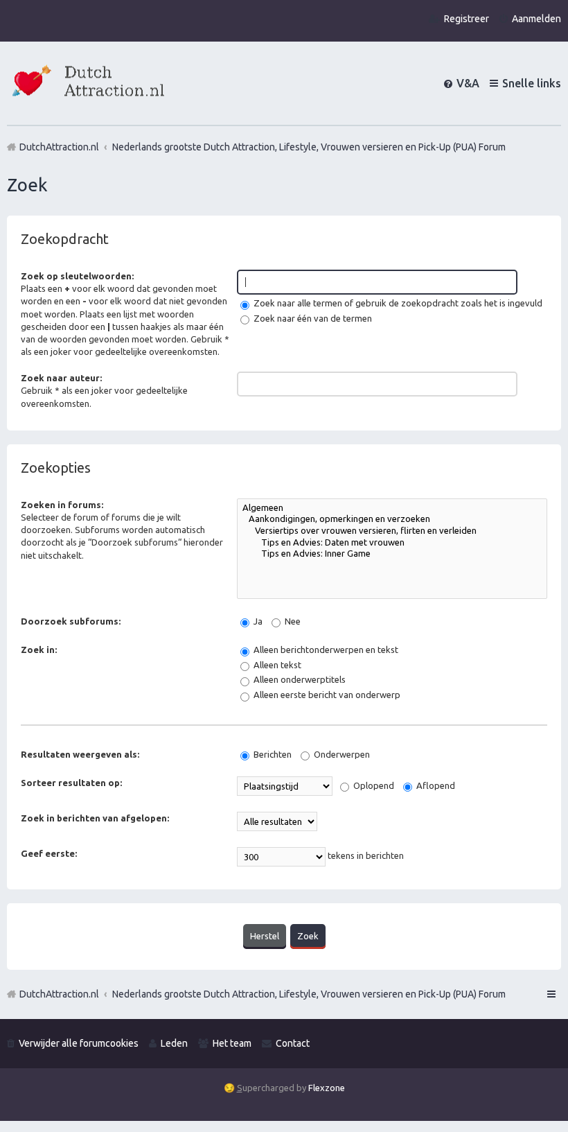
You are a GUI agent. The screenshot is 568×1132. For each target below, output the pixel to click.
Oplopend (372, 785)
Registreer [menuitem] (466, 18)
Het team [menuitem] (232, 1043)
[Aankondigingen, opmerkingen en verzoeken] (392, 519)
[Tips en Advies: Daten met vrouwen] (392, 543)
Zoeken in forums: (62, 505)
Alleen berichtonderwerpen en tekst (324, 649)
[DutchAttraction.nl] (86, 83)
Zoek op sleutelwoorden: (77, 276)
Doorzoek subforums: (71, 621)
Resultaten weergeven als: (80, 754)
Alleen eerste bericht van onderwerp (325, 694)
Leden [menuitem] (174, 1043)
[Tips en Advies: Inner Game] (392, 554)
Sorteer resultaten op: (71, 782)
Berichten (271, 754)
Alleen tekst (276, 665)
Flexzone (326, 1087)
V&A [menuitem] (467, 83)
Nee (292, 621)
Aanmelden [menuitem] (536, 18)
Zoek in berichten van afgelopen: (95, 818)
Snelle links (531, 83)
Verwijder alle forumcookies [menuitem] (79, 1043)
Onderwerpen (341, 754)
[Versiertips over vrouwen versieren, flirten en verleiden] (392, 531)
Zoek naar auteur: (61, 378)
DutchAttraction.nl (59, 994)
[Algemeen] (392, 508)
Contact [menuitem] (293, 1043)
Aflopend (434, 785)
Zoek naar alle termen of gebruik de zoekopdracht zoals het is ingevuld (396, 303)
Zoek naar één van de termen (311, 318)
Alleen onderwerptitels (298, 679)
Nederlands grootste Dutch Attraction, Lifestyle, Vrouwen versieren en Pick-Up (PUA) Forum (309, 994)
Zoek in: (39, 649)
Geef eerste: (49, 853)
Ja (257, 621)
